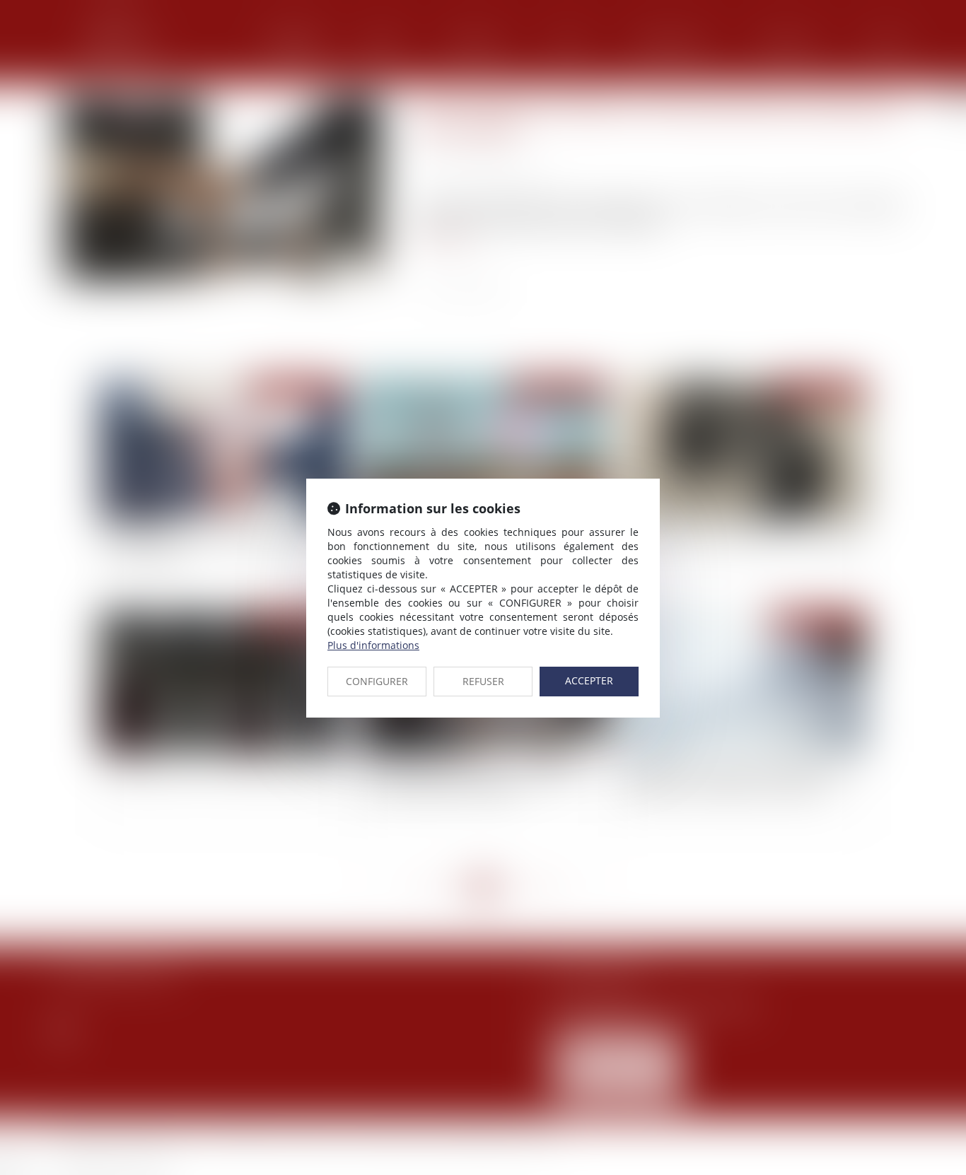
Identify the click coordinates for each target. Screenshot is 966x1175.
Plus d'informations (373, 645)
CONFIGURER (377, 681)
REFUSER (483, 681)
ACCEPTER (589, 680)
